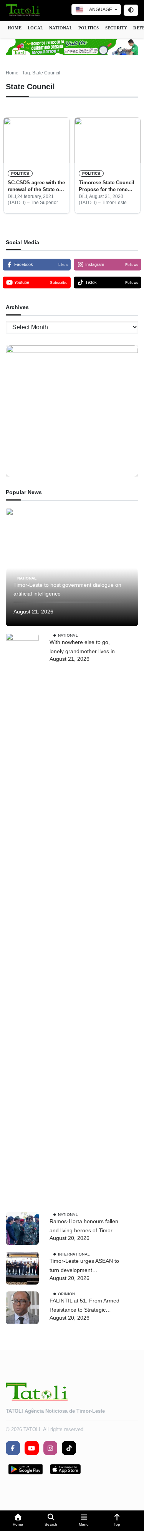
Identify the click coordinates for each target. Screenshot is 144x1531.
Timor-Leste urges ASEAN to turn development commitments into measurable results (84, 1266)
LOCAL (35, 28)
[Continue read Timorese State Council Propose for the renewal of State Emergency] (107, 140)
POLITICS (88, 28)
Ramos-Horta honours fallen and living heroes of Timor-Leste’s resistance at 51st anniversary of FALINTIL (84, 1226)
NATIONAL (60, 28)
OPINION (66, 1294)
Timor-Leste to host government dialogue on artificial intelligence (67, 589)
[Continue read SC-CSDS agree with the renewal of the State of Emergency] (36, 140)
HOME (15, 28)
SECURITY (116, 28)
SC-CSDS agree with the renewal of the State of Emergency (36, 186)
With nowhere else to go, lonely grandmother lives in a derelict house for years (84, 647)
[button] (18, 1521)
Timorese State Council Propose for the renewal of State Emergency (107, 186)
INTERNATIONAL (74, 1254)
